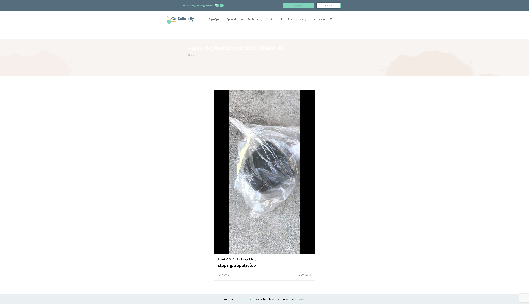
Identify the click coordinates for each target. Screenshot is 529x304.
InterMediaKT (300, 299)
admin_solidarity (248, 259)
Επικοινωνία (317, 19)
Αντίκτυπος (255, 19)
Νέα (281, 19)
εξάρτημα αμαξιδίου (237, 265)
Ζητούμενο (215, 19)
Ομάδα (270, 19)
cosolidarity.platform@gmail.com (199, 6)
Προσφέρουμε (234, 19)
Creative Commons (245, 299)
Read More (223, 274)
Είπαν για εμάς (297, 19)
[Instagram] (222, 5)
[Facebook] (217, 5)
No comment (304, 274)
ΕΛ (330, 19)
